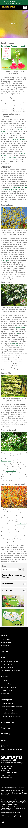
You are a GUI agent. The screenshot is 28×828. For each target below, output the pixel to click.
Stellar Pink (13, 157)
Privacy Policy (5, 733)
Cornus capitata (6, 461)
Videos (3, 657)
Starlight (4, 159)
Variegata (6, 261)
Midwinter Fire (21, 524)
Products (4, 635)
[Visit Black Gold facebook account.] (9, 816)
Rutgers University (20, 328)
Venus (17, 334)
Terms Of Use (5, 728)
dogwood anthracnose (17, 139)
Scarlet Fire (13, 344)
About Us (4, 740)
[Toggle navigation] (25, 7)
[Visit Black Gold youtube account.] (3, 822)
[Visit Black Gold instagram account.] (3, 816)
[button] (14, 576)
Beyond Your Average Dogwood (13, 46)
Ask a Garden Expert (7, 722)
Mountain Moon (11, 471)
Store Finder (5, 652)
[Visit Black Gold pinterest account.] (21, 816)
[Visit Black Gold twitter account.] (14, 816)
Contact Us (4, 746)
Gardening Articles (7, 699)
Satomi (18, 346)
